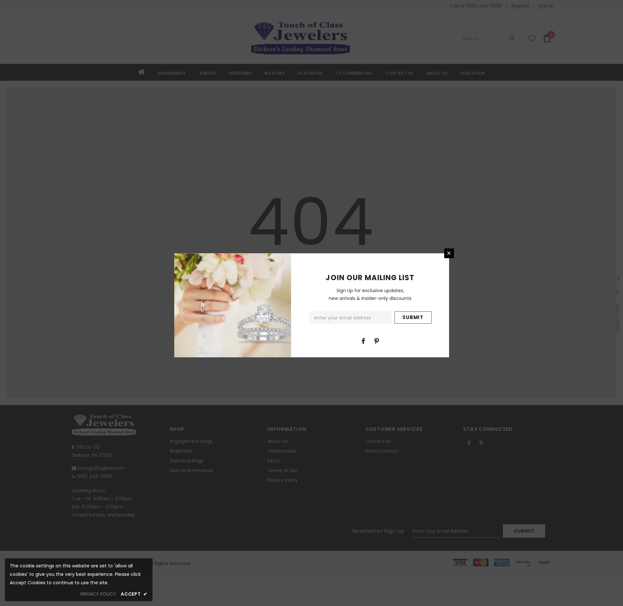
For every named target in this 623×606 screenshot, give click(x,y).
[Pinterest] (377, 341)
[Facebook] (363, 341)
